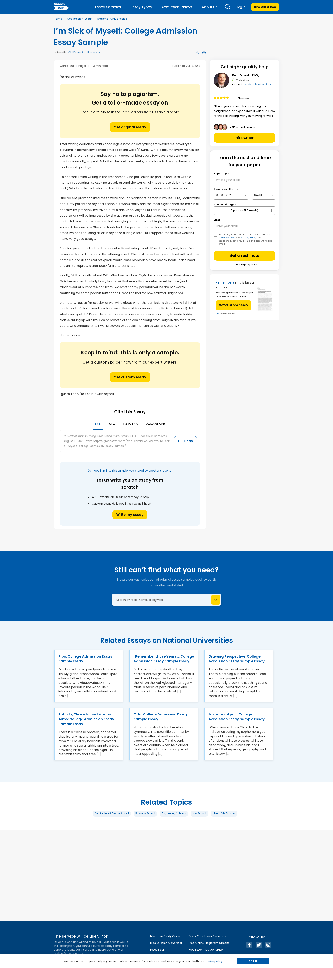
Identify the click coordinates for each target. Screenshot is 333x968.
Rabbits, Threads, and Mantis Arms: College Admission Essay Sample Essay (86, 719)
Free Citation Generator (166, 943)
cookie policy (213, 961)
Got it (253, 961)
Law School (199, 813)
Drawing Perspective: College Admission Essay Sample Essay (237, 659)
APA (98, 424)
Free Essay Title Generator (206, 950)
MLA (112, 424)
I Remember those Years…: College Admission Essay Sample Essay (164, 659)
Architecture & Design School (112, 813)
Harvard (130, 424)
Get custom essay (130, 377)
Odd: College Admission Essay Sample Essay (161, 716)
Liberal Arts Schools (224, 813)
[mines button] (218, 211)
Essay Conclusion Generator (207, 936)
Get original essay (130, 127)
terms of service (227, 237)
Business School (145, 813)
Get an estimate (244, 255)
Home (58, 19)
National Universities (112, 19)
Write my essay (130, 514)
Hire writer (245, 137)
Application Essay (80, 19)
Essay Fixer (157, 950)
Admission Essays (176, 6)
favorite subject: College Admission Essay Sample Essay (237, 716)
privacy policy (248, 237)
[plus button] (271, 211)
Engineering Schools (174, 813)
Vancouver (155, 424)
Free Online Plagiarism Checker (209, 943)
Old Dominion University (84, 52)
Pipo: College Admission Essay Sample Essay (85, 659)
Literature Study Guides (166, 936)
